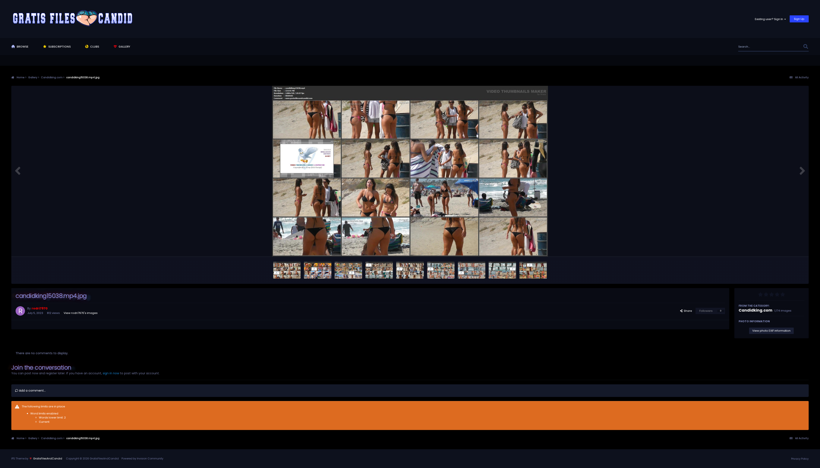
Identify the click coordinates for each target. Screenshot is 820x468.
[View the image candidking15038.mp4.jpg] (410, 270)
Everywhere (790, 46)
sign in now (111, 373)
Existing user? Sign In (769, 19)
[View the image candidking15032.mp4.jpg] (441, 270)
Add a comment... (32, 390)
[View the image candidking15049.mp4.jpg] (348, 270)
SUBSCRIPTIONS (59, 47)
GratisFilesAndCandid (47, 458)
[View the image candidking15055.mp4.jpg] (287, 270)
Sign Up (799, 19)
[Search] (806, 46)
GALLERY (124, 47)
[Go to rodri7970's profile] (20, 311)
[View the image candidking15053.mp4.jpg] (317, 270)
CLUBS (94, 47)
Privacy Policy (800, 459)
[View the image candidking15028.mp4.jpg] (471, 270)
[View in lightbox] (410, 171)
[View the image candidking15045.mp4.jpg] (379, 270)
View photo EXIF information (771, 331)
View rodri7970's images (81, 313)
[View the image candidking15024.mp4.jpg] (533, 270)
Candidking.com (755, 310)
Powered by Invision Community (142, 458)
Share (687, 311)
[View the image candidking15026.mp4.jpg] (502, 270)
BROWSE (22, 47)
